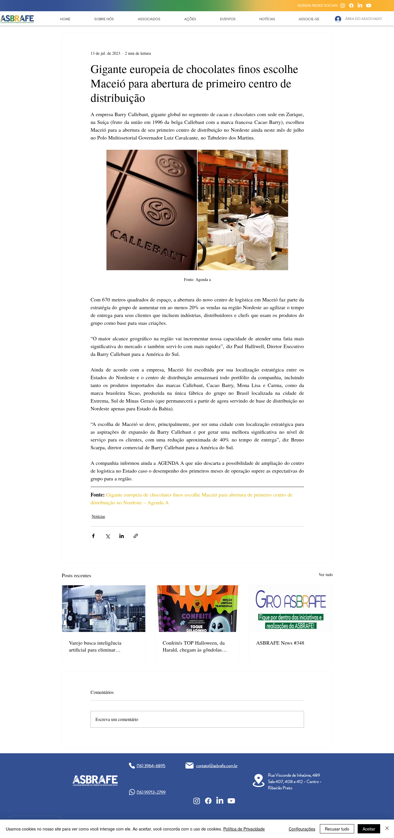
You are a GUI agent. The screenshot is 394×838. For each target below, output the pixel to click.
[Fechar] (387, 828)
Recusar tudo (337, 829)
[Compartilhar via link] (135, 536)
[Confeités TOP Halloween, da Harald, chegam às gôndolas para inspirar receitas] (197, 608)
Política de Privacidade (244, 829)
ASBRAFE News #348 (280, 642)
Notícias (98, 516)
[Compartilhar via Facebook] (93, 536)
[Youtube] (369, 5)
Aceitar (369, 829)
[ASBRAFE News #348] (291, 608)
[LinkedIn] (360, 5)
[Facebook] (351, 5)
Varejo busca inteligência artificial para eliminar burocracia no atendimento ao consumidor (100, 646)
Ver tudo (326, 574)
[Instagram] (343, 5)
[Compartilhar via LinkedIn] (121, 536)
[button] (104, 19)
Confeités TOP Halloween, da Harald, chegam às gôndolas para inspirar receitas (194, 646)
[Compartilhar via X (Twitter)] (107, 536)
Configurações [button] (302, 829)
